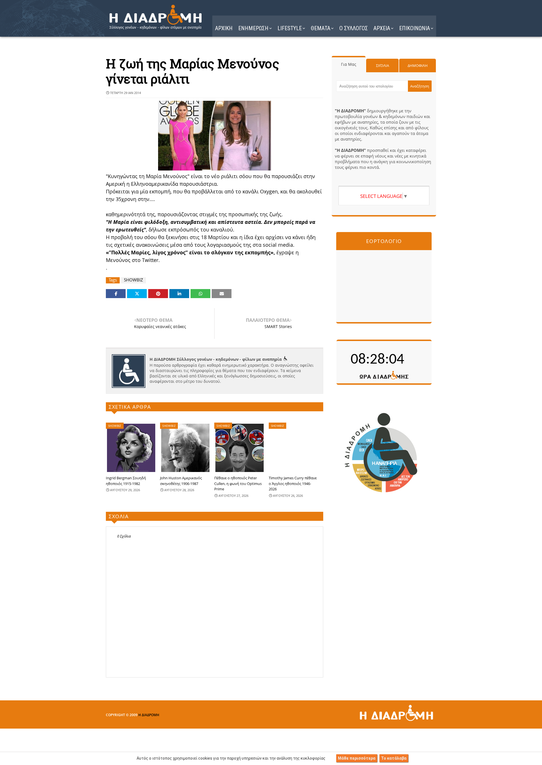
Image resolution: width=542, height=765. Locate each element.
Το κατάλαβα (393, 758)
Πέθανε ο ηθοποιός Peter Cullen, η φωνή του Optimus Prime (238, 483)
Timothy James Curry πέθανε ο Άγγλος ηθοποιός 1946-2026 (293, 483)
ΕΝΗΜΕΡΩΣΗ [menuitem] (253, 28)
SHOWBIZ (133, 280)
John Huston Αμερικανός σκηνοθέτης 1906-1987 (181, 480)
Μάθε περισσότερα (356, 758)
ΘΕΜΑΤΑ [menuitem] (320, 28)
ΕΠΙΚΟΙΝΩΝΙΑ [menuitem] (414, 28)
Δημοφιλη (418, 65)
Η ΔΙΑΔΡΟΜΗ (148, 714)
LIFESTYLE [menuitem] (289, 28)
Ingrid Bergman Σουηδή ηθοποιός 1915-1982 (126, 480)
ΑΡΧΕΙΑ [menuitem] (381, 28)
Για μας (348, 64)
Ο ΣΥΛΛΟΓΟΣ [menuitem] (353, 28)
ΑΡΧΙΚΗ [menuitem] (224, 28)
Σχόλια (382, 65)
